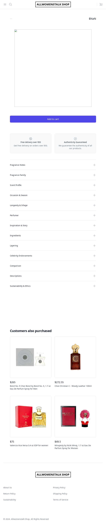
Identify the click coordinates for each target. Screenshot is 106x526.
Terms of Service (60, 499)
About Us (7, 487)
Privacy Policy (59, 487)
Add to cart (53, 119)
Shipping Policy (60, 493)
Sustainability (9, 499)
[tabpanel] (53, 68)
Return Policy (9, 493)
